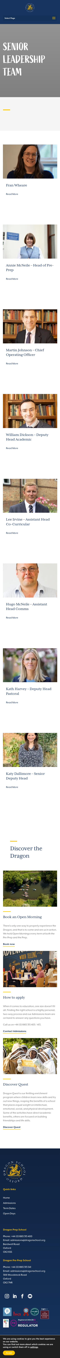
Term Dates (9, 1208)
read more (12, 194)
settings (34, 1347)
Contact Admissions (14, 1031)
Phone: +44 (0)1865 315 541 (17, 1267)
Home (6, 1198)
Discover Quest (11, 1127)
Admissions (9, 1203)
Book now (9, 944)
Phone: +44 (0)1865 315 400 (17, 1236)
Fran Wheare (16, 185)
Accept (9, 1353)
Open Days (9, 1213)
